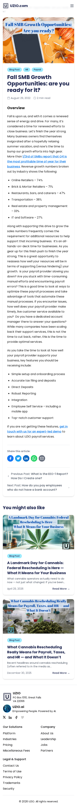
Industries (9, 739)
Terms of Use (12, 771)
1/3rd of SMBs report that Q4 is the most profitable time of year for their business (37, 161)
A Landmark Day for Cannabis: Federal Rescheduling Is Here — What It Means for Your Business (36, 567)
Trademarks (11, 783)
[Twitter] (4, 717)
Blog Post (14, 69)
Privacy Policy (12, 777)
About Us (47, 733)
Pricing (7, 745)
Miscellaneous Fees (16, 750)
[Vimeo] (22, 717)
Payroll (37, 69)
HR (26, 69)
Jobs (44, 745)
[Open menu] (72, 6)
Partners (47, 750)
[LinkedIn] (10, 717)
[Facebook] (16, 717)
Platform (9, 733)
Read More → (61, 589)
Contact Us (11, 766)
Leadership (48, 739)
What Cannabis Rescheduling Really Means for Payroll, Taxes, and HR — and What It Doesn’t (36, 652)
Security (8, 789)
